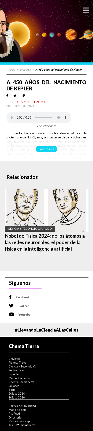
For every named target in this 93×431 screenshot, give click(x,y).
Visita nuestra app (20, 421)
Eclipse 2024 (17, 393)
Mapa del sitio (18, 409)
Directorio (15, 417)
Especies (14, 374)
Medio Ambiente (19, 378)
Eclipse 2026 (17, 397)
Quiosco (14, 386)
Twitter (23, 306)
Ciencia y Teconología (22, 366)
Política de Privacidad (22, 406)
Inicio (11, 69)
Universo (25, 69)
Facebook (23, 297)
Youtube (24, 314)
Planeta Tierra (18, 362)
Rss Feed (14, 413)
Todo (12, 389)
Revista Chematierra (21, 382)
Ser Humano (16, 370)
